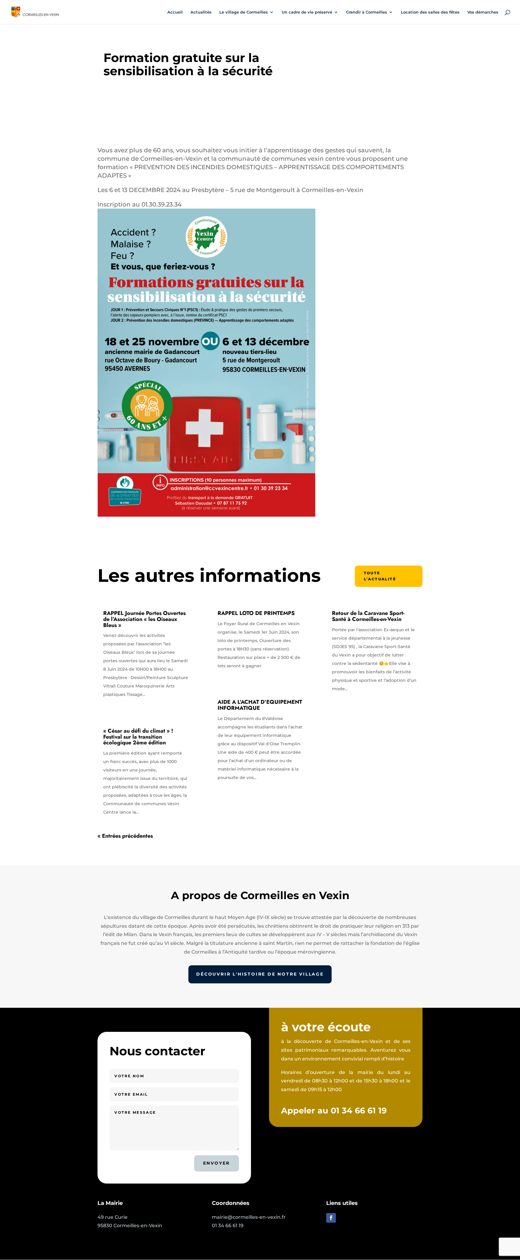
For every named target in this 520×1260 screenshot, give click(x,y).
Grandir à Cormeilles (366, 12)
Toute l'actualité (380, 576)
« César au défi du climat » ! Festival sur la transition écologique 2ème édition (138, 737)
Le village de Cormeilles (243, 12)
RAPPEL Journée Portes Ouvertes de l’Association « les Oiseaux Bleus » (144, 619)
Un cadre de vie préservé (307, 12)
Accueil (175, 12)
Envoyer (216, 1163)
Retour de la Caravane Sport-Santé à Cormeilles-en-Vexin (368, 616)
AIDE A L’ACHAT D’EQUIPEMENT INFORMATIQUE (260, 705)
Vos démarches (482, 12)
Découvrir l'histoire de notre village (260, 974)
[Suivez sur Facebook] (331, 1218)
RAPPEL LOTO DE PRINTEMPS (256, 613)
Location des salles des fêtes (430, 12)
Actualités (201, 12)
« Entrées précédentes (125, 836)
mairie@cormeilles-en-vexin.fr (249, 1217)
